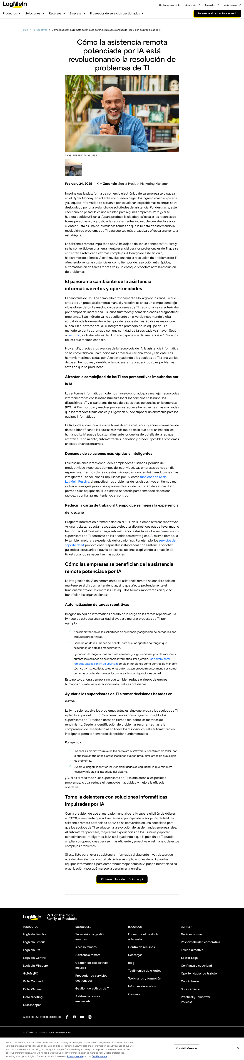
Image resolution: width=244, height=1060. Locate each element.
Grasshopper (32, 1004)
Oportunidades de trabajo (199, 973)
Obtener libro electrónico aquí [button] (122, 879)
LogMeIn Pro (31, 949)
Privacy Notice (75, 1056)
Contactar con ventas (170, 5)
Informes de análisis (142, 986)
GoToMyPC (30, 973)
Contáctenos (190, 981)
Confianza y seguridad (196, 965)
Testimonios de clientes (144, 970)
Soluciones (32, 13)
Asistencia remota (88, 954)
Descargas (135, 954)
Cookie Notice (99, 1056)
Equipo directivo (192, 949)
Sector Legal (189, 957)
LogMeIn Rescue (34, 942)
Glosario (134, 994)
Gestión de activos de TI (92, 988)
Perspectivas (40, 29)
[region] (122, 1048)
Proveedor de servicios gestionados (115, 13)
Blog (25, 29)
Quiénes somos (191, 934)
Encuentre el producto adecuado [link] (217, 13)
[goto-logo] (122, 917)
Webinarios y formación (144, 978)
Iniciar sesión (230, 5)
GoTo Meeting (33, 997)
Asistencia (190, 5)
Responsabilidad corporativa (200, 942)
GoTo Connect (33, 981)
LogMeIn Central (34, 957)
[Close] (238, 1048)
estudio (74, 335)
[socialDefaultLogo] (66, 1016)
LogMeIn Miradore (35, 965)
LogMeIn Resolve (34, 934)
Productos (10, 13)
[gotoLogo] (15, 4)
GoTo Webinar (33, 989)
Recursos (55, 13)
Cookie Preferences (186, 1048)
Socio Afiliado (190, 989)
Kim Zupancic (106, 184)
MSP (94, 155)
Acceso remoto (86, 947)
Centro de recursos (141, 947)
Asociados (210, 5)
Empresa (75, 13)
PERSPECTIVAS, (82, 155)
